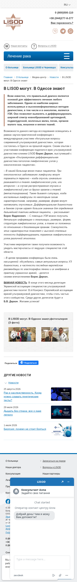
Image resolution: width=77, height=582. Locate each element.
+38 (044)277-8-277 (61, 18)
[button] (64, 336)
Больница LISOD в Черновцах (39, 67)
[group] (22, 334)
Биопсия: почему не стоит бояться (25, 428)
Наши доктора (13, 467)
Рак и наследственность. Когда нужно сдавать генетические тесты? (22, 396)
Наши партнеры (51, 473)
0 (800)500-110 (64, 12)
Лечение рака (19, 56)
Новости (13, 382)
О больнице (12, 67)
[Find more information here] (42, 528)
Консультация (13, 473)
